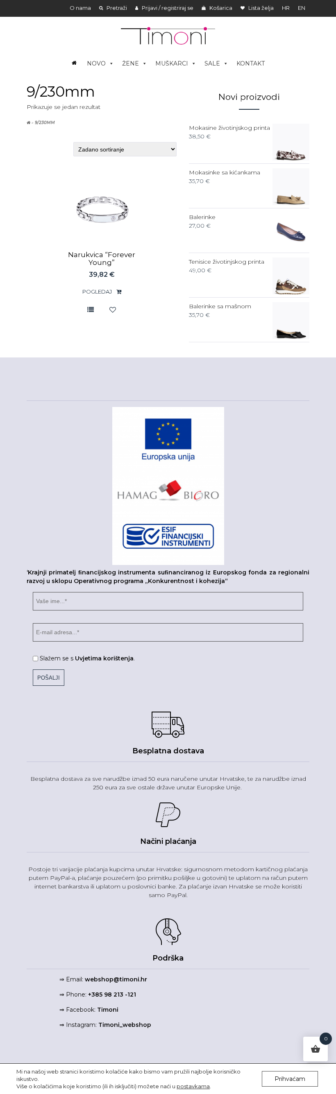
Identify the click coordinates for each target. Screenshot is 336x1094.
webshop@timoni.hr (116, 979)
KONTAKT (250, 63)
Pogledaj (97, 291)
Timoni (107, 1009)
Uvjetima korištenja (104, 658)
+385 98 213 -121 (112, 994)
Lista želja (260, 8)
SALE (212, 63)
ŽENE (130, 63)
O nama (80, 8)
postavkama (193, 1086)
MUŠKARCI (171, 63)
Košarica (220, 8)
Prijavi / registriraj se (167, 8)
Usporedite (90, 309)
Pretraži (116, 8)
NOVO (96, 63)
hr (286, 8)
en (301, 8)
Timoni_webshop (124, 1024)
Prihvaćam (290, 1079)
